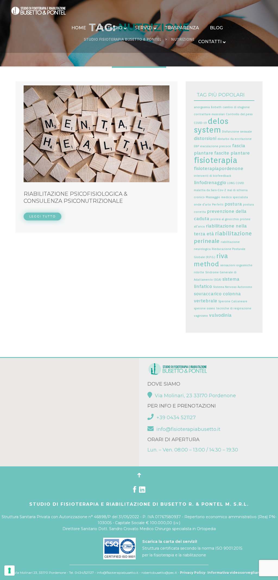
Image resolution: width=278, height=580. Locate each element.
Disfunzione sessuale (237, 131)
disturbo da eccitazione (234, 139)
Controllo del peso (239, 114)
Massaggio (213, 197)
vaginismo (201, 316)
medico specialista (234, 197)
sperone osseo (204, 308)
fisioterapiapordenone (218, 168)
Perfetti (217, 204)
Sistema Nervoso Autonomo (232, 287)
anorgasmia (202, 107)
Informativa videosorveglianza (235, 573)
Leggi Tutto (42, 216)
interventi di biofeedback (212, 176)
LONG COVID (235, 183)
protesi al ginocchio (224, 219)
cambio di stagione (236, 107)
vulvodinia (220, 315)
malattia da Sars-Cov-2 (210, 190)
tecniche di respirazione (233, 308)
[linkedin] (142, 491)
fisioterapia (215, 160)
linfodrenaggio (210, 182)
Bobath (216, 107)
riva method (211, 260)
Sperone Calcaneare (232, 301)
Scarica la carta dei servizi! (169, 541)
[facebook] (134, 491)
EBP (196, 146)
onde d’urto (202, 204)
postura (233, 204)
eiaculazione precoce (215, 146)
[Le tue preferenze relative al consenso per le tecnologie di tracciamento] (9, 570)
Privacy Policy (192, 573)
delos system (211, 125)
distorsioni (205, 138)
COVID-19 (200, 123)
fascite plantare (232, 153)
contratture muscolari (209, 114)
